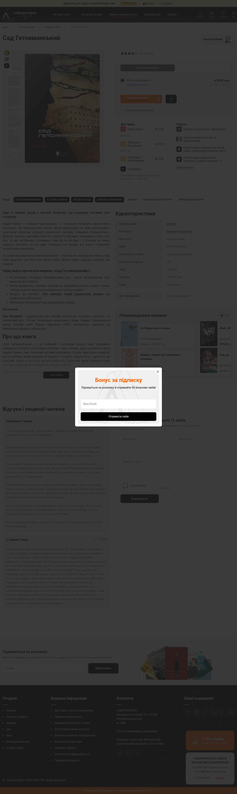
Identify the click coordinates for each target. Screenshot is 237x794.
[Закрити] (157, 371)
